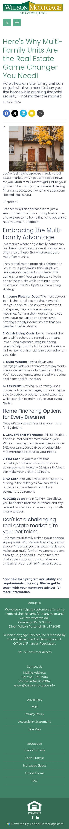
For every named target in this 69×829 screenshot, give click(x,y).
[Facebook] (32, 817)
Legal (34, 706)
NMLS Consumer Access (34, 652)
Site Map (34, 729)
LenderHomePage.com (46, 824)
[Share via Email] (31, 113)
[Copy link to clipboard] (40, 113)
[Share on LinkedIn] (23, 113)
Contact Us (34, 666)
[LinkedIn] (37, 817)
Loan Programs (34, 750)
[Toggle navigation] (17, 22)
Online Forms (34, 773)
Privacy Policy (34, 714)
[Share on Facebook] (6, 113)
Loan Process (34, 758)
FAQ (34, 780)
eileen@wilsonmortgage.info (34, 685)
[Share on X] (14, 113)
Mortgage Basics (34, 765)
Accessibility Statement (34, 721)
